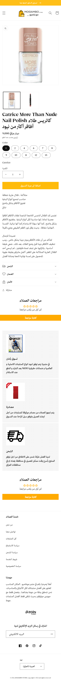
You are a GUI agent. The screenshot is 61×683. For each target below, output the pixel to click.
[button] (3, 13)
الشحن (16, 137)
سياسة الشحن (12, 552)
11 (26, 155)
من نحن (9, 524)
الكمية (5, 168)
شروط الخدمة (11, 559)
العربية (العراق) (29, 666)
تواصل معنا (11, 531)
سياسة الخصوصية (13, 566)
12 (36, 155)
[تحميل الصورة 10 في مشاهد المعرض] (30, 100)
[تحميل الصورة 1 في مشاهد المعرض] (11, 100)
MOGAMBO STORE (21, 678)
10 (16, 155)
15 (46, 155)
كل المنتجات (11, 538)
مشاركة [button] (9, 290)
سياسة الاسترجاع (12, 545)
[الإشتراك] (51, 634)
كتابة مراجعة (30, 317)
